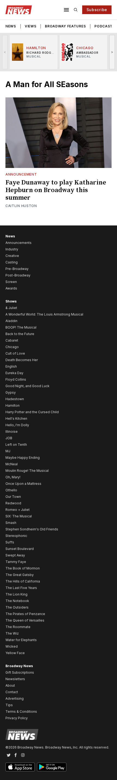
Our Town (13, 497)
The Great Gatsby (19, 575)
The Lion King (16, 594)
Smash (10, 523)
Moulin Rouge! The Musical (27, 471)
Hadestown (14, 399)
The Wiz (12, 633)
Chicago (12, 347)
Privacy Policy (16, 718)
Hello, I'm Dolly (17, 425)
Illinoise (11, 431)
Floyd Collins (15, 379)
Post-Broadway (17, 275)
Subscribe (97, 9)
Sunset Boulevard (19, 549)
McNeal (11, 464)
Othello (11, 490)
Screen (11, 282)
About (10, 685)
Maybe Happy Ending (22, 458)
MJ (7, 451)
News (10, 26)
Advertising (14, 698)
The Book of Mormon (22, 568)
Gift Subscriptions (19, 672)
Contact (11, 692)
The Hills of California (22, 581)
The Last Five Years (21, 588)
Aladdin (11, 321)
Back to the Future (19, 334)
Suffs (9, 542)
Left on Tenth (16, 444)
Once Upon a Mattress (23, 484)
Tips (9, 705)
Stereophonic (16, 536)
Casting (11, 262)
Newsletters (15, 679)
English (11, 366)
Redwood (13, 503)
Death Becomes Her (21, 360)
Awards (11, 288)
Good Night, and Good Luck (27, 386)
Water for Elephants (21, 640)
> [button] (112, 52)
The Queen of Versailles (24, 620)
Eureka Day (14, 373)
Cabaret (11, 340)
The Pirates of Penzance (25, 614)
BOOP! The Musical (20, 327)
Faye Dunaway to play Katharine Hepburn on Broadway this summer (55, 190)
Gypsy (10, 392)
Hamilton (12, 405)
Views (30, 26)
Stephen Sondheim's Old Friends (31, 529)
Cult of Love (15, 353)
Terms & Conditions (21, 711)
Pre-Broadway (17, 269)
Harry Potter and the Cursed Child (32, 412)
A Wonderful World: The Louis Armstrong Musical (44, 314)
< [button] (5, 52)
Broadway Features (65, 26)
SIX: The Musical (18, 516)
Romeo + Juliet (17, 510)
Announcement (21, 174)
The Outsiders (17, 607)
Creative (12, 256)
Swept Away (15, 555)
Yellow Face (15, 653)
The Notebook (17, 601)
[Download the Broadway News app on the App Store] (20, 767)
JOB (8, 438)
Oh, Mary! (12, 477)
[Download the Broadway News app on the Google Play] (51, 767)
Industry (11, 249)
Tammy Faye (15, 562)
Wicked (11, 646)
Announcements (18, 243)
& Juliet (11, 308)
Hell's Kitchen (16, 418)
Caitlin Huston (21, 206)
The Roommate (17, 627)
